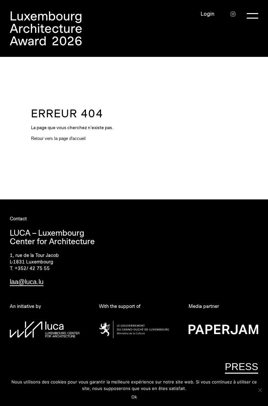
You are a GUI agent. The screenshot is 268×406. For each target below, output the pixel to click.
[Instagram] (233, 14)
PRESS (241, 366)
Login (207, 14)
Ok (134, 396)
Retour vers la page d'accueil (58, 138)
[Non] (260, 390)
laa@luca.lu (26, 281)
